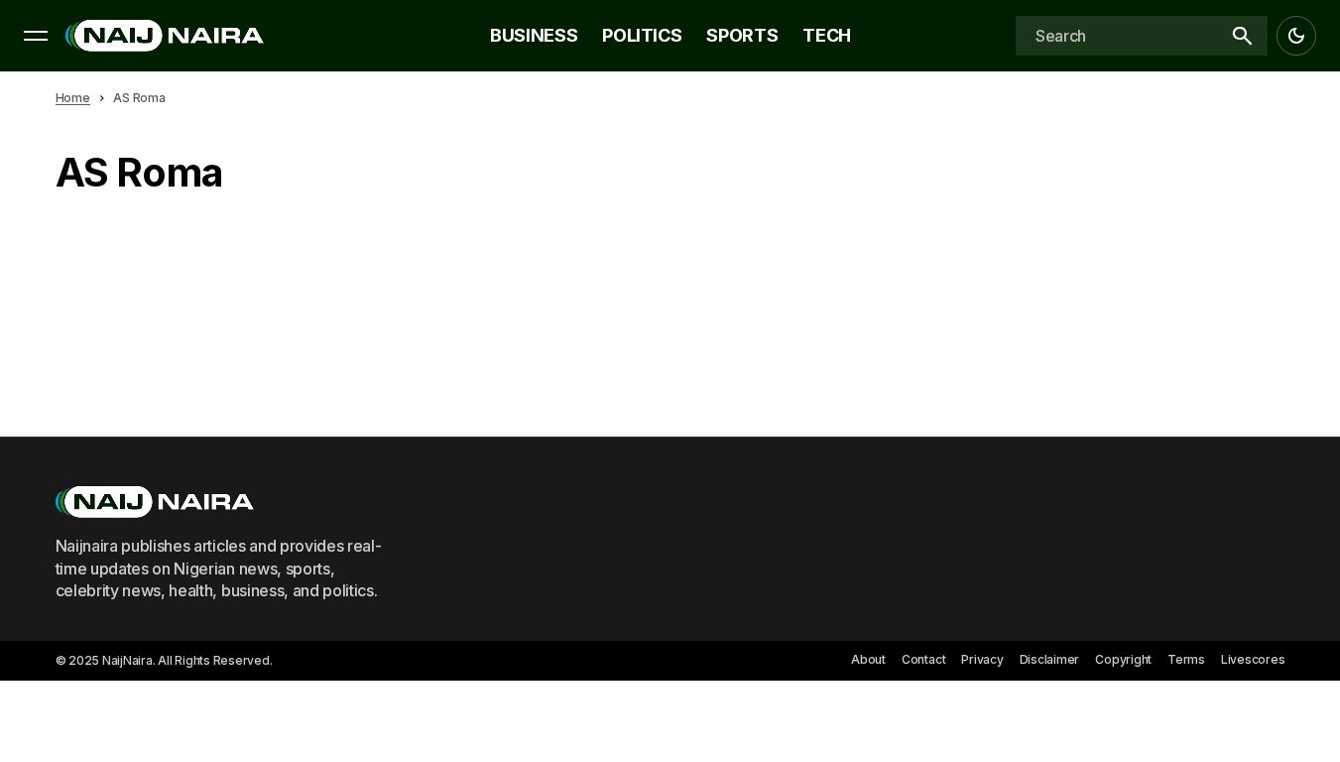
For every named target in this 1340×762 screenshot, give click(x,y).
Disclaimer (1050, 659)
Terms (1186, 659)
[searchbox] (1116, 36)
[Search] (1242, 36)
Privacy (982, 659)
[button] (36, 36)
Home (73, 97)
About (868, 659)
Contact (923, 659)
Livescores (1253, 659)
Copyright (1123, 659)
